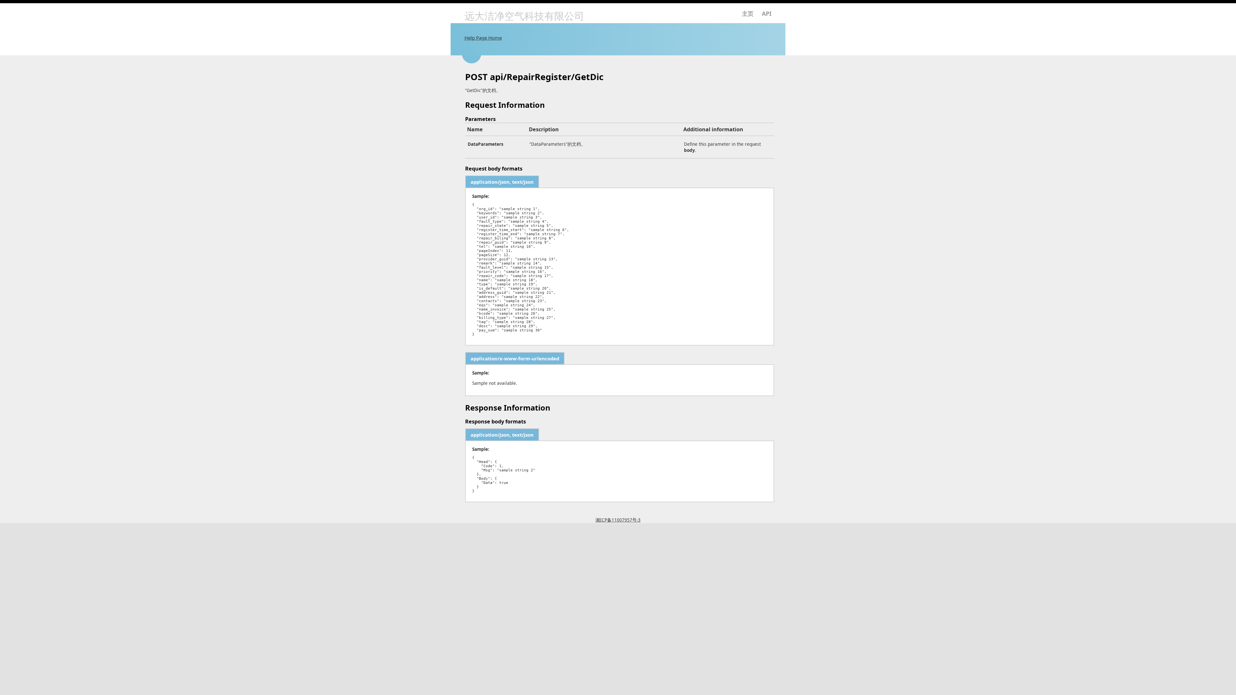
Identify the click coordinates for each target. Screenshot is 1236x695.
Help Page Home (483, 37)
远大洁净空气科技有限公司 (524, 16)
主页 (748, 13)
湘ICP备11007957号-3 (618, 520)
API (767, 13)
